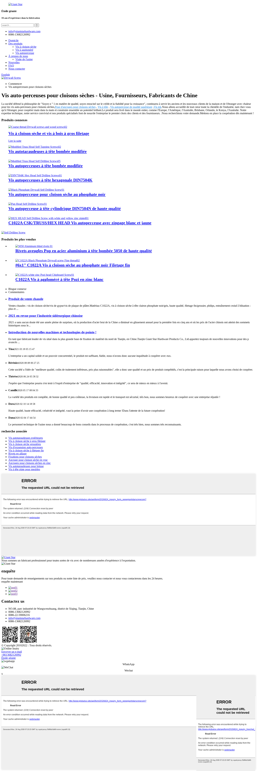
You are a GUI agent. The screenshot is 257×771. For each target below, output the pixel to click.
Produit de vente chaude (25, 299)
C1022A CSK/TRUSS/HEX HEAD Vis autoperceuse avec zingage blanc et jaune (79, 223)
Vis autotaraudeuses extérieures (25, 437)
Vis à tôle (103, 106)
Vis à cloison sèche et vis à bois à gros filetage (48, 133)
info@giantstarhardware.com (24, 618)
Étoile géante (8, 657)
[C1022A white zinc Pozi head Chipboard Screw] (44, 274)
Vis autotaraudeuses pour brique (26, 466)
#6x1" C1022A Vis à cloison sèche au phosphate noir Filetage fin (72, 265)
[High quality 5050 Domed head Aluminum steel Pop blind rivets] (34, 246)
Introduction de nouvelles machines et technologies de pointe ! (52, 332)
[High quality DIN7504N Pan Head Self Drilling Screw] (27, 203)
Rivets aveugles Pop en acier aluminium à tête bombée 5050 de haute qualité (83, 251)
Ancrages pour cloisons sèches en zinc (29, 463)
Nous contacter (16, 68)
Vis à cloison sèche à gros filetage (26, 441)
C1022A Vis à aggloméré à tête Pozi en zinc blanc (59, 279)
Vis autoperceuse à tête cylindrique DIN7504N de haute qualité (64, 208)
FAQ (11, 65)
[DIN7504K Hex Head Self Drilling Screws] (35, 175)
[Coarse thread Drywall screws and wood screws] (37, 126)
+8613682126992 (11, 654)
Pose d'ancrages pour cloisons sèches (75, 106)
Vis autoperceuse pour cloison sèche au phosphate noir (57, 194)
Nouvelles (14, 62)
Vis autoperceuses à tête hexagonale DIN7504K (50, 180)
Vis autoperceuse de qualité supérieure (131, 106)
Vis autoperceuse (24, 53)
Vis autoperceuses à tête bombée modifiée (45, 165)
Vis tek (157, 106)
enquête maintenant (12, 581)
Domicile (13, 40)
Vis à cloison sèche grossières (24, 444)
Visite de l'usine (24, 59)
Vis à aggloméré (24, 49)
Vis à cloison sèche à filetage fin (26, 450)
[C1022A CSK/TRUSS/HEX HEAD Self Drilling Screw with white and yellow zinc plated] (48, 218)
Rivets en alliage (17, 453)
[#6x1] (47, 260)
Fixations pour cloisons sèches (25, 456)
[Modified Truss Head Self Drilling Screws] (34, 161)
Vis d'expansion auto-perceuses (25, 447)
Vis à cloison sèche (25, 46)
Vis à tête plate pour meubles (24, 469)
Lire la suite (14, 140)
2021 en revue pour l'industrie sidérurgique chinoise (45, 315)
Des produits (15, 43)
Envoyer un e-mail (11, 651)
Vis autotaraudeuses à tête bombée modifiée (47, 151)
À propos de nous (18, 56)
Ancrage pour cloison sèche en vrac (28, 459)
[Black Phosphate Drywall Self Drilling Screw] (36, 189)
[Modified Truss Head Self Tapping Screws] (34, 146)
